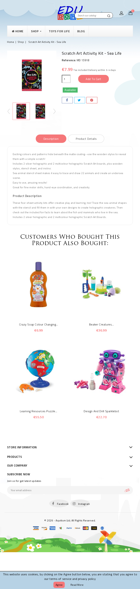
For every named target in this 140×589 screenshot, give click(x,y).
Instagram (84, 504)
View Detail (44, 311)
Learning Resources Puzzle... (38, 411)
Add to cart (93, 79)
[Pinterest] (92, 100)
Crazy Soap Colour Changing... (38, 324)
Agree (59, 585)
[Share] (67, 100)
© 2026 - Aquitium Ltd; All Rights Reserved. (70, 520)
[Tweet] (79, 100)
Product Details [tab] (86, 138)
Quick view (34, 311)
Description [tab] (51, 138)
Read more (77, 585)
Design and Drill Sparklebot (101, 411)
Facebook (63, 504)
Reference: (69, 60)
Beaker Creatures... (101, 324)
